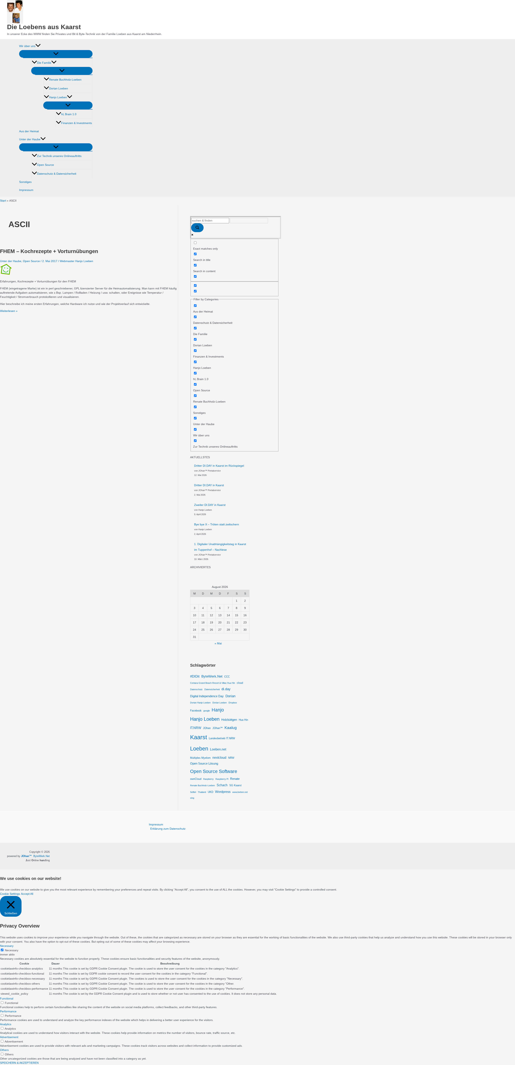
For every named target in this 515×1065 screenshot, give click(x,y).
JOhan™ (217, 728)
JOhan (207, 728)
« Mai (218, 643)
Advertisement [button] (9, 1037)
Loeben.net (218, 749)
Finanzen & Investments (76, 123)
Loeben (199, 748)
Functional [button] (6, 998)
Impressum (26, 190)
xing (192, 798)
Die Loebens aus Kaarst (44, 27)
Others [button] (4, 1050)
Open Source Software (213, 771)
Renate (235, 778)
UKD (210, 791)
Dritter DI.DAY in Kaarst (209, 485)
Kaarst (198, 737)
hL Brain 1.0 (68, 114)
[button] (38, 46)
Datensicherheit (212, 689)
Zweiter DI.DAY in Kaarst (210, 504)
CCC (227, 676)
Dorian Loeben (58, 88)
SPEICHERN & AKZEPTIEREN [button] (19, 1062)
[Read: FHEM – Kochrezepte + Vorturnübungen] (6, 274)
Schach (222, 785)
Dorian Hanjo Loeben (200, 702)
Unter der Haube (29, 139)
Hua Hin (243, 719)
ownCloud (195, 778)
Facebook (196, 710)
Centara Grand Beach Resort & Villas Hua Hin (212, 683)
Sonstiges (25, 181)
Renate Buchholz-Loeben (65, 79)
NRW (231, 757)
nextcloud (219, 757)
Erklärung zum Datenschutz (167, 828)
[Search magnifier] (197, 227)
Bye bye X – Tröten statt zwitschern (216, 524)
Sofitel (193, 792)
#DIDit (195, 676)
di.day (226, 689)
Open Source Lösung (204, 763)
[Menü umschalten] (56, 54)
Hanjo (218, 709)
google (206, 710)
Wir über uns (27, 46)
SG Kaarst (235, 785)
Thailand (202, 792)
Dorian (230, 696)
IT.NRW (195, 728)
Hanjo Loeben (58, 97)
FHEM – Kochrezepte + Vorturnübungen (49, 251)
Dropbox (233, 702)
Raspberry (208, 779)
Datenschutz (196, 689)
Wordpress (223, 791)
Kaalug (231, 728)
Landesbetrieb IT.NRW (222, 738)
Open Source (45, 164)
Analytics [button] (5, 1024)
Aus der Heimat (29, 131)
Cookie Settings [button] (10, 893)
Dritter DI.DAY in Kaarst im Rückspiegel (219, 465)
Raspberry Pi (221, 779)
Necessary (11, 950)
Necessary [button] (6, 945)
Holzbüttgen (229, 719)
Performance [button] (8, 1011)
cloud (240, 682)
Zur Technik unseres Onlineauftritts (59, 156)
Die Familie (44, 62)
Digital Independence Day (207, 696)
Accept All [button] (27, 893)
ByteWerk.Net (211, 676)
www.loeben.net (240, 792)
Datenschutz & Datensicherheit (56, 173)
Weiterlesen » (9, 311)
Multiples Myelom (200, 757)
